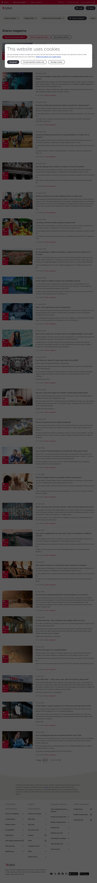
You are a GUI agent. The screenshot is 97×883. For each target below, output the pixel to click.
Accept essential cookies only (33, 62)
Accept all (13, 62)
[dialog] (48, 56)
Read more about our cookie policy (48, 57)
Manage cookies (56, 62)
